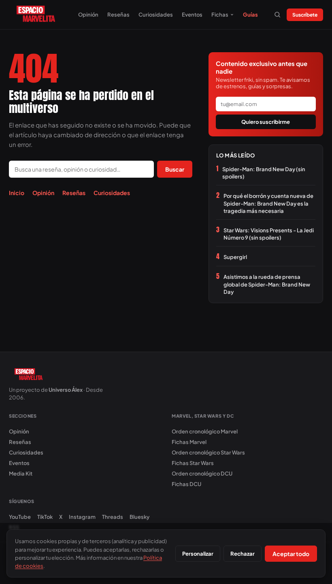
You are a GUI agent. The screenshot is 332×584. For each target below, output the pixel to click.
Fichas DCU (186, 484)
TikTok (45, 517)
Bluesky (139, 517)
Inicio (16, 192)
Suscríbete (304, 15)
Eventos (192, 14)
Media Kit (20, 473)
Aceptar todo (290, 553)
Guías (250, 14)
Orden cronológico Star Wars (208, 452)
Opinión (88, 14)
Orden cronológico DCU (202, 473)
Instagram (82, 517)
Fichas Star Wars (193, 463)
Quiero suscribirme (265, 122)
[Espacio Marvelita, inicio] (36, 14)
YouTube (20, 517)
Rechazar (242, 553)
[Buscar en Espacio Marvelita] (277, 14)
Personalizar (197, 553)
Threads (112, 517)
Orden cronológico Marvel (205, 431)
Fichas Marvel (189, 442)
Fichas (219, 14)
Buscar (174, 169)
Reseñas (118, 14)
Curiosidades (155, 14)
